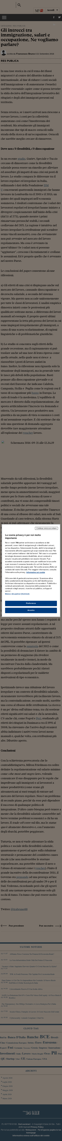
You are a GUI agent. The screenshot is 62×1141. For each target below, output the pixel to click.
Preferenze (31, 603)
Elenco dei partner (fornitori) (17, 594)
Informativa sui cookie (35, 572)
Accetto (31, 610)
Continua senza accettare (46, 528)
